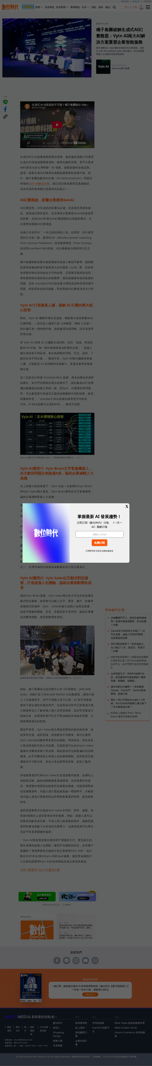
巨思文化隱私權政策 (104, 550)
